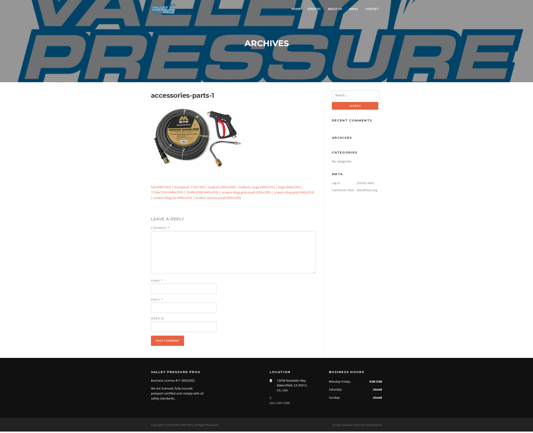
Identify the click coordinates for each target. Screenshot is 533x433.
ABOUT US (335, 9)
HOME (295, 9)
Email (157, 299)
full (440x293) (161, 187)
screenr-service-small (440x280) (218, 198)
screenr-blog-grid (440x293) (294, 192)
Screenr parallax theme (347, 425)
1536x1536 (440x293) (167, 192)
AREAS (353, 9)
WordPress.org (367, 190)
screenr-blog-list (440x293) (172, 198)
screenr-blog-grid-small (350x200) (246, 192)
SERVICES (314, 9)
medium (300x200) (221, 187)
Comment (160, 228)
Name (157, 280)
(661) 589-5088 (280, 403)
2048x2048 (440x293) (202, 192)
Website (157, 318)
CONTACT (372, 9)
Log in (336, 183)
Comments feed (343, 190)
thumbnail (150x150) (189, 187)
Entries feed (365, 183)
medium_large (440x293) (257, 187)
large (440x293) (289, 187)
